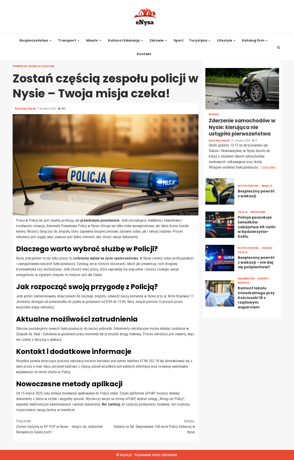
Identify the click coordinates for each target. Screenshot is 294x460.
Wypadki (214, 114)
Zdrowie (157, 40)
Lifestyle (224, 40)
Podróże (267, 248)
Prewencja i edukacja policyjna (33, 66)
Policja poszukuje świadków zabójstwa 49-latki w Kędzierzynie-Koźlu (219, 225)
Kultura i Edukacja (124, 40)
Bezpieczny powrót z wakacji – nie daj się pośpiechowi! (219, 258)
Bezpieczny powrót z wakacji (219, 191)
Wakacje (267, 186)
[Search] (278, 47)
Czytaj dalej (268, 167)
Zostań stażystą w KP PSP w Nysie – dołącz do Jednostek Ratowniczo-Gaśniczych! (59, 426)
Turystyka (198, 40)
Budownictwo (246, 278)
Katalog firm (253, 40)
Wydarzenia (258, 212)
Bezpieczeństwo (34, 40)
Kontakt (144, 54)
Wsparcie (243, 283)
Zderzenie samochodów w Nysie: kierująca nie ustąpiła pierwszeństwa (242, 88)
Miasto (92, 40)
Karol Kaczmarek (25, 108)
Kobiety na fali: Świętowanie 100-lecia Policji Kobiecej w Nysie (154, 426)
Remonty (263, 278)
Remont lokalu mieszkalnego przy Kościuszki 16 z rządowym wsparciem (219, 293)
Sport (179, 40)
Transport (67, 40)
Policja (243, 212)
